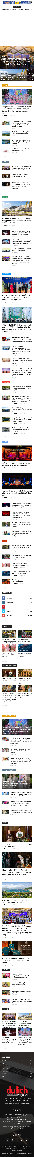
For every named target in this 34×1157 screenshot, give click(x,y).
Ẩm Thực (16, 1146)
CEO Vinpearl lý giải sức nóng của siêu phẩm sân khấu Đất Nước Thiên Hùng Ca (22, 533)
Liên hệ (24, 1148)
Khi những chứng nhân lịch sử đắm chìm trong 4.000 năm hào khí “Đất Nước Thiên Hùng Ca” (22, 505)
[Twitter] (21, 1140)
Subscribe (29, 615)
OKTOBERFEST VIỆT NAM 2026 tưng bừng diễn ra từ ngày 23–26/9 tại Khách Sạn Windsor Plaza (22, 168)
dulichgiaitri (4, 66)
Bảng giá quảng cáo (17, 1150)
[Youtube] (26, 1140)
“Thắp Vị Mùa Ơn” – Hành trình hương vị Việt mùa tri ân (9, 680)
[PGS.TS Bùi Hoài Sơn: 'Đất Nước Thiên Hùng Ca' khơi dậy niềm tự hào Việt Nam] (6, 524)
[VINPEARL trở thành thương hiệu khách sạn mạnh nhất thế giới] (6, 133)
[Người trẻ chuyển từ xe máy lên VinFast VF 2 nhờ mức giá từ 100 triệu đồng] (6, 429)
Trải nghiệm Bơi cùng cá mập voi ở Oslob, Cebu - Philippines (24, 654)
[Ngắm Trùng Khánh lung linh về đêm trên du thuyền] (6, 581)
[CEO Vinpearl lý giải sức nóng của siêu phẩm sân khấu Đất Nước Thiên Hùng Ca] (6, 533)
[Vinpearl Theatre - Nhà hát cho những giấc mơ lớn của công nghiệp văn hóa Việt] (17, 481)
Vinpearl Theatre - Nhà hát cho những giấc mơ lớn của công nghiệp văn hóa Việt (17, 493)
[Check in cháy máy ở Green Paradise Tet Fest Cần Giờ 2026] (6, 565)
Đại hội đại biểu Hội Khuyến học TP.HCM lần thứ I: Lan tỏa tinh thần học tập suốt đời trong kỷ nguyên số (22, 339)
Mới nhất (4, 56)
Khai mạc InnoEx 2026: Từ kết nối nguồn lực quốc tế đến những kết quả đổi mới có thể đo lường (21, 233)
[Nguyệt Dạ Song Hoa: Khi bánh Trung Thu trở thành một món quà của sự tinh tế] (17, 948)
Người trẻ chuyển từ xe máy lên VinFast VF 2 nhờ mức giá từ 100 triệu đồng (21, 429)
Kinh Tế (22, 1146)
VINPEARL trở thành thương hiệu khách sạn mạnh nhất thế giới (15, 901)
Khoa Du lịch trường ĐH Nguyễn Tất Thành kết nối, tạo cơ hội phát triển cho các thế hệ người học (16, 297)
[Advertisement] (17, 28)
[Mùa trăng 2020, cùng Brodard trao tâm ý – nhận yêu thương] (6, 984)
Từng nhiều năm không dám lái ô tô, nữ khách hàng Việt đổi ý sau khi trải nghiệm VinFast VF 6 (22, 419)
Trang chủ (4, 1146)
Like (31, 598)
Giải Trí (15, 1148)
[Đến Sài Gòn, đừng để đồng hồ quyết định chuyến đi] (6, 150)
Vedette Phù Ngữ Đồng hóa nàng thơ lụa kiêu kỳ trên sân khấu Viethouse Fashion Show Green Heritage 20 (20, 803)
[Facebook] (7, 1140)
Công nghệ (9, 1148)
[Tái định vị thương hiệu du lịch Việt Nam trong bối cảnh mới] (6, 250)
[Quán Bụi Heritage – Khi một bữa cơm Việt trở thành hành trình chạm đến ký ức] (25, 673)
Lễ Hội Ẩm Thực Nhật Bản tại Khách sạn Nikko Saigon (25, 695)
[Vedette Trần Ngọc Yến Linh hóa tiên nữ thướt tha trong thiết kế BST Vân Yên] (5, 812)
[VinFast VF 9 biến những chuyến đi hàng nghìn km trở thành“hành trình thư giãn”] (6, 388)
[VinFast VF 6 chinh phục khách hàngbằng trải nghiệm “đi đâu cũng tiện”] (6, 409)
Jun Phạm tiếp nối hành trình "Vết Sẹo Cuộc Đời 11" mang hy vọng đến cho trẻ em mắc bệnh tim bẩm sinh (21, 794)
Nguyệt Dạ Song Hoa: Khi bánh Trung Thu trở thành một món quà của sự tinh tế (16, 960)
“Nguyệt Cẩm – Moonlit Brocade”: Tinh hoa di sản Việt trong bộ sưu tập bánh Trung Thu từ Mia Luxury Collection (16, 873)
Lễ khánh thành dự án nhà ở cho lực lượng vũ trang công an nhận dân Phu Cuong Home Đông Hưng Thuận (22, 241)
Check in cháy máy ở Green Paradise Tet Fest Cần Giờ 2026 (8, 654)
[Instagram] (12, 1140)
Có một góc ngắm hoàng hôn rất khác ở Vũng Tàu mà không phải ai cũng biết (21, 142)
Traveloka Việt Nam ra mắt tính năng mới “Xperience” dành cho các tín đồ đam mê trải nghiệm (22, 976)
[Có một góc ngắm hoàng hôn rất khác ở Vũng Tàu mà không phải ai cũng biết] (6, 141)
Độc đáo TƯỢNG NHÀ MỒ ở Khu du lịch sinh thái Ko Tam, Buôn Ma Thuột (21, 547)
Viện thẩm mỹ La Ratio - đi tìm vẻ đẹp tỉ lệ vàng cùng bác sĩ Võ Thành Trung (22, 1001)
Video (19, 1148)
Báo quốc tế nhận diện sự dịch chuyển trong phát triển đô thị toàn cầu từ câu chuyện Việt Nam (17, 220)
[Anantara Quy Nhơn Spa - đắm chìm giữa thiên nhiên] (6, 992)
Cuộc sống (27, 1146)
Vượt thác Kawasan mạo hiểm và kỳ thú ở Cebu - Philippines (24, 641)
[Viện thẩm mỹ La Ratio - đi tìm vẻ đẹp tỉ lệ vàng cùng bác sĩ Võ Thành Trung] (6, 1001)
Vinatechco (17, 1155)
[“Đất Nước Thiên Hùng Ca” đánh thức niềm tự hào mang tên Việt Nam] (17, 453)
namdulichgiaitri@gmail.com (21, 1103)
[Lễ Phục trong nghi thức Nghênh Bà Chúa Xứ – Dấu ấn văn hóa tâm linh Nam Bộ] (5, 750)
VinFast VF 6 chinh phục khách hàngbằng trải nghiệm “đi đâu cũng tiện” (22, 409)
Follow (30, 602)
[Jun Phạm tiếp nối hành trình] (5, 793)
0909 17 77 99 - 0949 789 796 (20, 1101)
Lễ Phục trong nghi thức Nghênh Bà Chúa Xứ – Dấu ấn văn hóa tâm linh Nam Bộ (20, 750)
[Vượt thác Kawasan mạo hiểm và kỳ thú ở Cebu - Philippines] (6, 557)
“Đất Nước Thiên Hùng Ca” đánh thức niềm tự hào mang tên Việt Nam (16, 464)
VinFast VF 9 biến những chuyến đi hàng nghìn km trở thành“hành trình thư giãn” (21, 388)
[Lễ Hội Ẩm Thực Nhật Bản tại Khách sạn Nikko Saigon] (25, 688)
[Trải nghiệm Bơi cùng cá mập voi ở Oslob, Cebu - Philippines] (6, 573)
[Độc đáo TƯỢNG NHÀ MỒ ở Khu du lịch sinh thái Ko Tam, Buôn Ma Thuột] (6, 547)
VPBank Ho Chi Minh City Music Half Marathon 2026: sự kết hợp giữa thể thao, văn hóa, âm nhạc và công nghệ (16, 327)
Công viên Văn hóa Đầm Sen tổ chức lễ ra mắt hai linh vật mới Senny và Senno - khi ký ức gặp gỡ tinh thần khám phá (16, 110)
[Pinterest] (17, 1140)
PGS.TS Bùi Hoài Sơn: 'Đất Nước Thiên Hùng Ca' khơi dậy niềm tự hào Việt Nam (22, 524)
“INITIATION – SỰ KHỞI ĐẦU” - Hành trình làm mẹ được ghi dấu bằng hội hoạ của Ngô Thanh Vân (16, 783)
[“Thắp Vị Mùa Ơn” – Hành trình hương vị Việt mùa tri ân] (6, 176)
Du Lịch (10, 1146)
